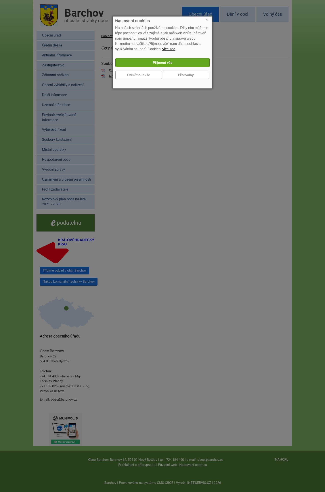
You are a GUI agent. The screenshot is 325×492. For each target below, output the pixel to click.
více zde (168, 49)
